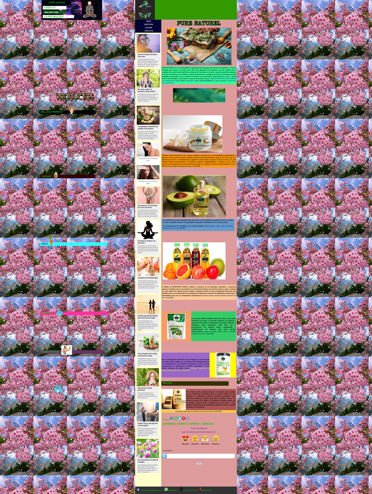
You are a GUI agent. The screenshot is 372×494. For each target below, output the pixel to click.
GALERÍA (148, 28)
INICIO (148, 21)
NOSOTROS (148, 24)
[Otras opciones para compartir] (187, 418)
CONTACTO (148, 31)
